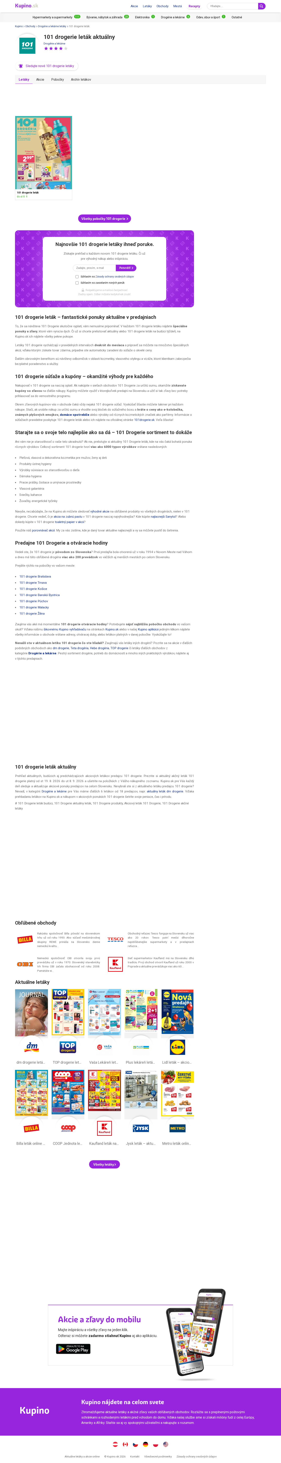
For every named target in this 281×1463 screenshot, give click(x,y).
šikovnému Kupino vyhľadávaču (65, 629)
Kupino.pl (156, 1445)
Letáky (147, 6)
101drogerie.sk (144, 420)
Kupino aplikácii (148, 629)
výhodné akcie (99, 511)
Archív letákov (81, 80)
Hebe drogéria (99, 648)
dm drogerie (61, 648)
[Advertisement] (104, 98)
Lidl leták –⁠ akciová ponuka (177, 1028)
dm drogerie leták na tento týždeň (31, 1028)
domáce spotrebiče (74, 415)
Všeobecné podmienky (158, 1456)
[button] (46, 48)
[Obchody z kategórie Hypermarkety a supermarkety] (56, 17)
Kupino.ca (125, 1445)
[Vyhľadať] (262, 6)
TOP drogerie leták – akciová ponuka (68, 1028)
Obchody (162, 6)
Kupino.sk (111, 629)
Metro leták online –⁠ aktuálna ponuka (177, 1109)
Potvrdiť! (125, 268)
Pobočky (57, 80)
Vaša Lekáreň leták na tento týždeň (104, 1028)
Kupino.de (146, 1445)
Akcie (134, 6)
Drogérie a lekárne (54, 43)
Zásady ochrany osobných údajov (114, 276)
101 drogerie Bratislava (35, 576)
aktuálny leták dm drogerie (165, 791)
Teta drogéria (79, 648)
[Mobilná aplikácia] (73, 1349)
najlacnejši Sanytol (163, 516)
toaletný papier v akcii (69, 522)
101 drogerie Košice (33, 589)
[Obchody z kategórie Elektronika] (145, 17)
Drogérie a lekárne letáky (52, 26)
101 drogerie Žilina (32, 613)
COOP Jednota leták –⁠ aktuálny (68, 1109)
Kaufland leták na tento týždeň (104, 1109)
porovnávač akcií (43, 530)
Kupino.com (166, 1445)
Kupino (19, 26)
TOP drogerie (119, 648)
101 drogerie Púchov (33, 601)
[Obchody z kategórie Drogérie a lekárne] (175, 17)
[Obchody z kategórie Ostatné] (237, 17)
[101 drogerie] (27, 46)
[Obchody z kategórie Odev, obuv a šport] (210, 17)
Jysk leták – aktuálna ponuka (140, 1109)
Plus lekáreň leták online (140, 1028)
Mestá (177, 6)
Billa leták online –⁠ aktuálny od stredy (31, 1109)
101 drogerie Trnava (33, 583)
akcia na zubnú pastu (68, 516)
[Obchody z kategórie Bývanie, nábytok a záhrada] (108, 17)
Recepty (194, 6)
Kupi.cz (135, 1445)
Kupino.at (115, 1445)
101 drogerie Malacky (34, 607)
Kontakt (134, 1456)
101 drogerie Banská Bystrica (39, 595)
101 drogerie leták (43, 158)
